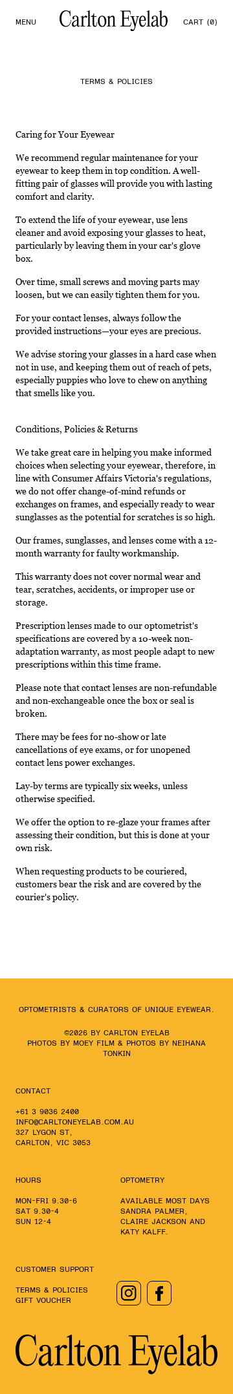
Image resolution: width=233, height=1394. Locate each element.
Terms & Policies (52, 1290)
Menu (26, 22)
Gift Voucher (43, 1300)
